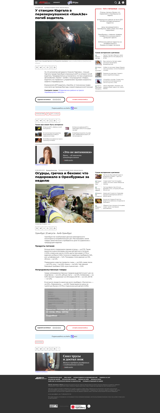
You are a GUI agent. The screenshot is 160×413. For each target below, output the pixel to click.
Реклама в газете (96, 379)
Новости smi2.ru (41, 165)
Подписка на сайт (105, 377)
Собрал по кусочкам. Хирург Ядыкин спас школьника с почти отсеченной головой (114, 69)
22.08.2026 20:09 (40, 170)
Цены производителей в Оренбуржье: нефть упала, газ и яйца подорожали (110, 28)
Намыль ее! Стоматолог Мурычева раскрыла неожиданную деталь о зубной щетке (113, 195)
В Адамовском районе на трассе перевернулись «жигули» (64, 91)
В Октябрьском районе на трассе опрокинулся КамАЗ (52, 139)
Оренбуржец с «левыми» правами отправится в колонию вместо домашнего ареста (110, 36)
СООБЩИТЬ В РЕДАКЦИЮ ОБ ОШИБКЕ (93, 381)
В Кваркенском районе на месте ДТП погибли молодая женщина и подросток (110, 21)
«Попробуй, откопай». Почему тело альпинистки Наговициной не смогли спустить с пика (113, 81)
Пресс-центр (67, 377)
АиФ (49, 224)
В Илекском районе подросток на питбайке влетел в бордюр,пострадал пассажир (110, 43)
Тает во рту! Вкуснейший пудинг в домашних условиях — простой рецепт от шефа (113, 176)
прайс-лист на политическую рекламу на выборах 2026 (64, 381)
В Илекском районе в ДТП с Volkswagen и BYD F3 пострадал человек (81, 128)
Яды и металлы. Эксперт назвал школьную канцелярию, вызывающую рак (112, 63)
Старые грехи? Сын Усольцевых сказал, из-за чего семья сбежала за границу (113, 182)
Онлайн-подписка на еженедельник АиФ (85, 377)
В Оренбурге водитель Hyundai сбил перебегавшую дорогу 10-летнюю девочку (81, 134)
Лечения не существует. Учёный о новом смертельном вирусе (112, 74)
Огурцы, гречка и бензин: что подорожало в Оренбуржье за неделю (110, 14)
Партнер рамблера (64, 406)
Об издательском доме (55, 377)
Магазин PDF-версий (54, 379)
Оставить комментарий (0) (80, 99)
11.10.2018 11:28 (39, 7)
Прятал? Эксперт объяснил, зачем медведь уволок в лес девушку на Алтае (113, 56)
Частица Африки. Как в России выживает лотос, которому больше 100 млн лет (113, 188)
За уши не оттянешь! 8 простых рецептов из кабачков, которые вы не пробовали (114, 201)
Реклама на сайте (83, 379)
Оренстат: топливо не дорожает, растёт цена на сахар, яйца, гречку (69, 310)
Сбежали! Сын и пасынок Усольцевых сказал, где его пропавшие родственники (114, 207)
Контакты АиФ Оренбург (69, 379)
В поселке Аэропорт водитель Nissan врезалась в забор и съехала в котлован (52, 134)
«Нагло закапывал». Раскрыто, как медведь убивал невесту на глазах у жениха (113, 87)
